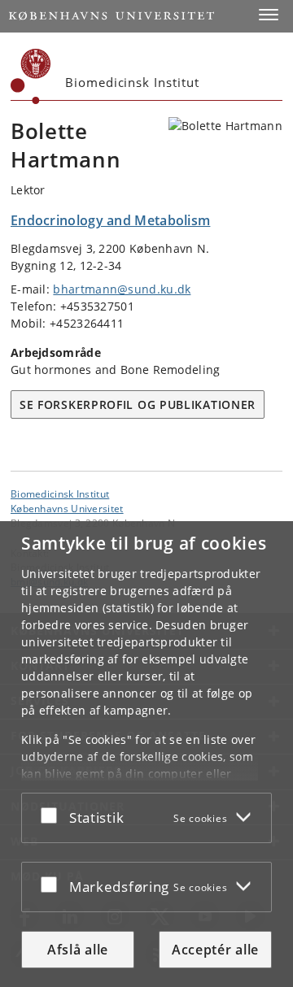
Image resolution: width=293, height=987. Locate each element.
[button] (268, 14)
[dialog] (146, 754)
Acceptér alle (215, 950)
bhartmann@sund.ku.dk (121, 289)
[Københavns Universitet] (31, 76)
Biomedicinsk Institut (60, 493)
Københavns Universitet (67, 508)
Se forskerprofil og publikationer (138, 404)
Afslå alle (77, 950)
